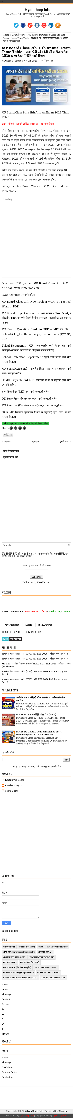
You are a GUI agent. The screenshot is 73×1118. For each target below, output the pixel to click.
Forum (5, 1004)
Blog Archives (45, 625)
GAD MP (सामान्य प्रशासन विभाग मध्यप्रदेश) (19, 952)
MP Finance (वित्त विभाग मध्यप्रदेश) (17, 967)
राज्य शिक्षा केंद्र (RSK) (27, 947)
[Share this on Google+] (15, 428)
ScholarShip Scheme (48, 973)
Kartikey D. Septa (14, 780)
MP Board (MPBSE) (29, 962)
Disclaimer (8, 1067)
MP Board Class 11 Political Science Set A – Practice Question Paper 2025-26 (39, 733)
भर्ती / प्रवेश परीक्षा (9, 947)
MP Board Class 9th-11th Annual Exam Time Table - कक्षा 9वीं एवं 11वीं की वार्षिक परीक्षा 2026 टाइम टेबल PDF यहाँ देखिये (36, 52)
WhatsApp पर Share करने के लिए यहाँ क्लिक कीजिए (25, 423)
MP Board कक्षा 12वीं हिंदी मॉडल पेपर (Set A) (36, 714)
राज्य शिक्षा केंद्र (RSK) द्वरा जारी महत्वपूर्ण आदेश (26, 391)
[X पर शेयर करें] (11, 434)
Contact (6, 999)
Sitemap (6, 994)
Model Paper (10, 962)
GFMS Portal (45, 952)
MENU (5, 1034)
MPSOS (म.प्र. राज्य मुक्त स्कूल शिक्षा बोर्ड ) (18, 973)
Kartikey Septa (13, 785)
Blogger (45, 766)
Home (6, 34)
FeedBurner (44, 582)
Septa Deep (11, 791)
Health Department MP (41, 957)
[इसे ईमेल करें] (5, 434)
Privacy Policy (9, 1072)
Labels (28, 625)
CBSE (40, 947)
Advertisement (12, 625)
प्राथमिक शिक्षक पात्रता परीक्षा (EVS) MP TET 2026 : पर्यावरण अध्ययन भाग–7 (35, 658)
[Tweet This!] (11, 428)
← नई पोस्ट (6, 441)
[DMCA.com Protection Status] (12, 640)
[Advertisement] (36, 833)
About (5, 989)
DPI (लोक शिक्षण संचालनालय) (24, 34)
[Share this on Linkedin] (24, 428)
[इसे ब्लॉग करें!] (8, 434)
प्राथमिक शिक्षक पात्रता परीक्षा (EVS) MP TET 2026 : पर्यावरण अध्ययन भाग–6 (35, 653)
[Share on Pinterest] (20, 428)
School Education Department (20, 978)
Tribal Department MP (53, 978)
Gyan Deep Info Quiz (14, 957)
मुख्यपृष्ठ (35, 441)
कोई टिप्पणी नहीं (47, 60)
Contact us (7, 1077)
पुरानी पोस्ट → (65, 441)
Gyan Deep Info (37, 9)
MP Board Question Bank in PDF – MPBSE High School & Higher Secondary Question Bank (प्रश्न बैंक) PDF (36, 334)
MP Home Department (46, 967)
